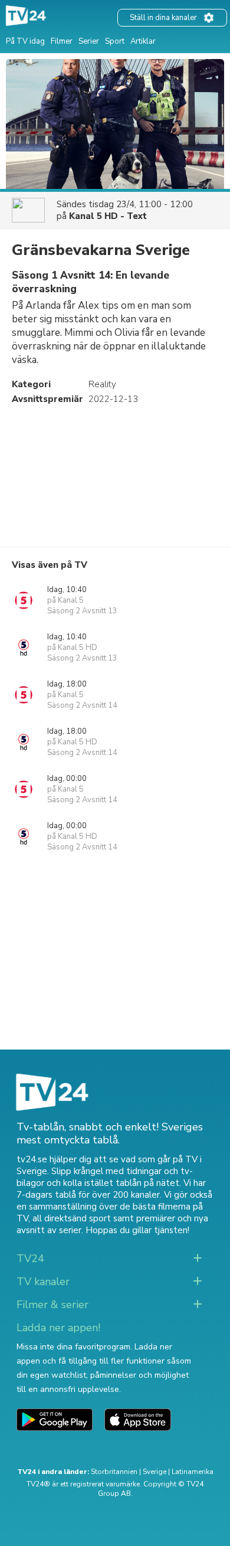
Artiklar (143, 41)
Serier (88, 41)
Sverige (154, 1471)
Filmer (62, 41)
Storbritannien (114, 1471)
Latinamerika (192, 1471)
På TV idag (25, 41)
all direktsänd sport (71, 1218)
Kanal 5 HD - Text (108, 216)
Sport (114, 41)
